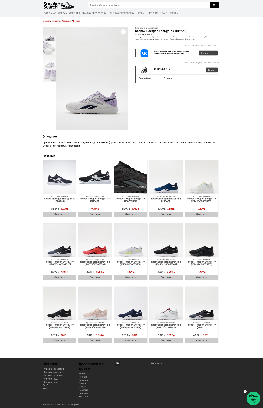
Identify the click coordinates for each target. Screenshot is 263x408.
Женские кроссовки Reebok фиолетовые (188, 37)
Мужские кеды (50, 378)
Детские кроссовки (53, 375)
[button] (123, 31)
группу (208, 53)
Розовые (83, 390)
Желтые (83, 396)
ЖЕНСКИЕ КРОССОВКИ (122, 13)
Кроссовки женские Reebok (164, 39)
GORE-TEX (74, 13)
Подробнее (145, 78)
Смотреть (59, 214)
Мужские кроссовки (53, 369)
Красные (83, 393)
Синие (82, 383)
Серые (82, 386)
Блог (45, 388)
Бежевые (83, 380)
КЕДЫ (141, 13)
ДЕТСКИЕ (153, 13)
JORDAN (62, 13)
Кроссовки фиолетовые (185, 39)
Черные (83, 377)
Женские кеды (50, 382)
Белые (82, 373)
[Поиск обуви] (214, 5)
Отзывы (168, 78)
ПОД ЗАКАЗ (50, 13)
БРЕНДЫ (173, 13)
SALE (164, 13)
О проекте (156, 363)
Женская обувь (150, 37)
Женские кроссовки (164, 37)
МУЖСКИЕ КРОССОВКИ (94, 13)
